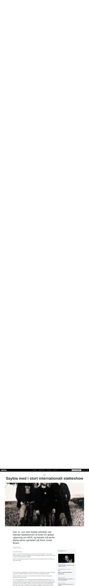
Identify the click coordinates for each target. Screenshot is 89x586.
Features (49, 470)
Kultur (55, 470)
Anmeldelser (42, 470)
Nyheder (34, 470)
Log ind (84, 470)
